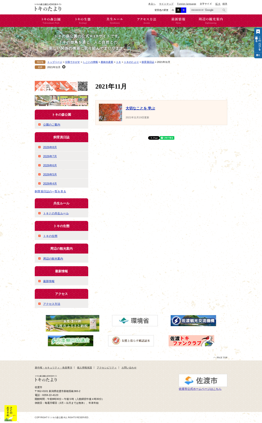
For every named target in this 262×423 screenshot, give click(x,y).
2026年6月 (50, 165)
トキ (118, 62)
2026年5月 (50, 174)
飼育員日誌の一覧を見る (50, 191)
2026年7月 (50, 156)
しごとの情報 (90, 62)
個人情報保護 (84, 367)
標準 (224, 3)
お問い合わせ (129, 367)
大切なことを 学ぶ (140, 108)
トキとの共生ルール (56, 213)
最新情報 (61, 271)
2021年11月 (53, 67)
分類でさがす (72, 62)
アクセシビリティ (107, 367)
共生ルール (61, 203)
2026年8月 (50, 147)
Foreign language (186, 3)
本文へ (152, 3)
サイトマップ (166, 3)
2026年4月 (50, 183)
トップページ (54, 62)
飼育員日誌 (148, 62)
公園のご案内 (51, 124)
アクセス (61, 294)
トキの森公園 (61, 114)
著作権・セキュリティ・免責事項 (53, 367)
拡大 (217, 3)
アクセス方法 (51, 303)
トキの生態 (61, 226)
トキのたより (131, 62)
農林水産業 (107, 62)
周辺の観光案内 (61, 248)
